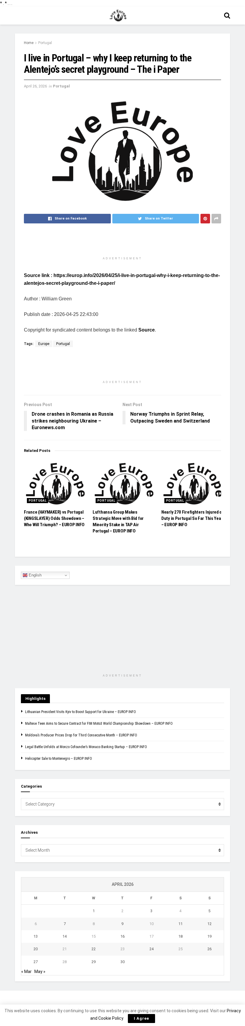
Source (146, 329)
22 (93, 949)
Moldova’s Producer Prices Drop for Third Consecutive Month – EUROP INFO (81, 735)
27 (35, 962)
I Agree (141, 1018)
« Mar (26, 971)
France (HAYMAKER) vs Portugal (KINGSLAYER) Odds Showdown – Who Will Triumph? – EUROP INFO (54, 518)
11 (180, 923)
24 (151, 949)
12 (209, 923)
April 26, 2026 (35, 86)
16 (122, 936)
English (34, 575)
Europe (43, 344)
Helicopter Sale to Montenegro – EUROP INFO (58, 758)
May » (39, 971)
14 (64, 936)
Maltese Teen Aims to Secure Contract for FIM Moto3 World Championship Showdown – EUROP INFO (99, 723)
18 (180, 936)
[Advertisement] (122, 243)
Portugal (45, 43)
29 (93, 962)
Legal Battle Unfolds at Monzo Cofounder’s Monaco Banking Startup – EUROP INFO (86, 747)
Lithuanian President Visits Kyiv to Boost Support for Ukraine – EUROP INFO (80, 712)
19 (209, 936)
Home (28, 43)
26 (209, 949)
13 (35, 936)
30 (122, 962)
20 (35, 949)
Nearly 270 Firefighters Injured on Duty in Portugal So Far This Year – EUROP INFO (192, 518)
